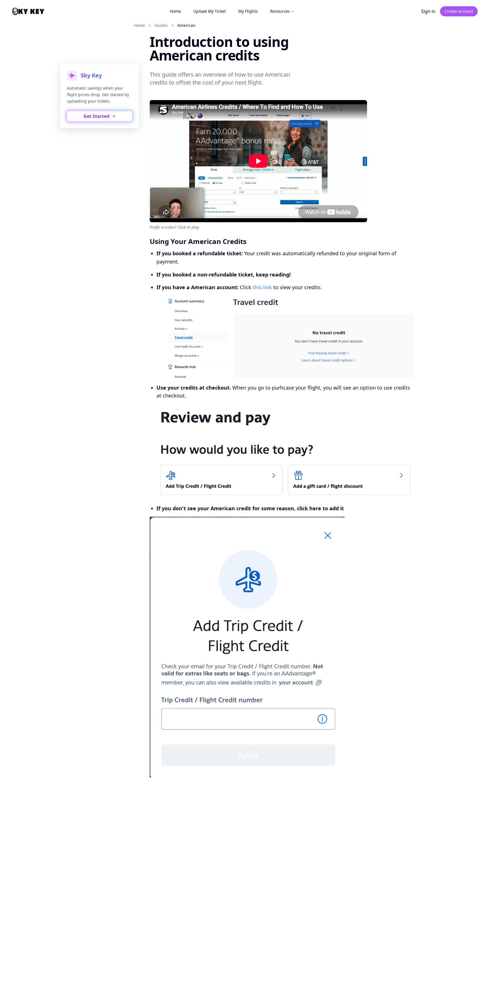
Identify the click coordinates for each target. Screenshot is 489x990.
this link (262, 287)
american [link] (186, 25)
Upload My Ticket (209, 11)
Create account (459, 11)
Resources (280, 11)
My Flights (248, 11)
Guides (161, 25)
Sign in (428, 11)
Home (175, 11)
